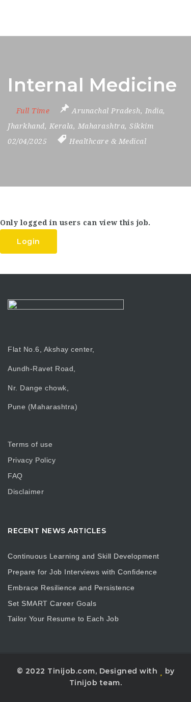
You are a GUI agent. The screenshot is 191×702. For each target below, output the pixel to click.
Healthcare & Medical (107, 141)
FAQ (15, 476)
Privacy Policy (32, 460)
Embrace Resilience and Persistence (71, 588)
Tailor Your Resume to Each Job (63, 619)
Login (28, 241)
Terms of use (30, 444)
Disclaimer (26, 491)
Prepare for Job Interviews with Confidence (82, 572)
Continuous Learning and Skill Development (83, 556)
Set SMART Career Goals (52, 603)
